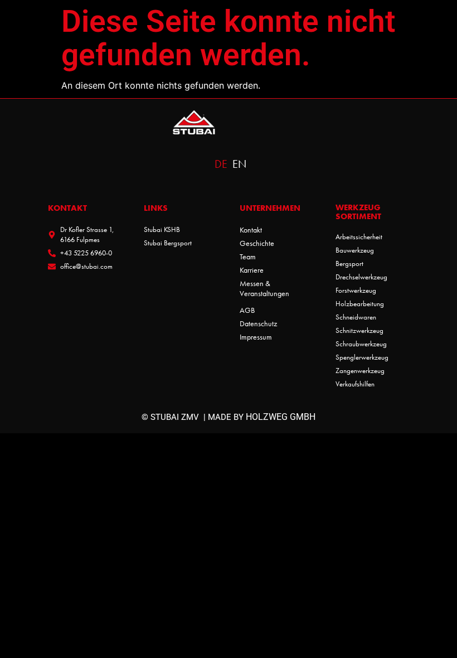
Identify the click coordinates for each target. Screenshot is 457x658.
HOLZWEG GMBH (280, 417)
